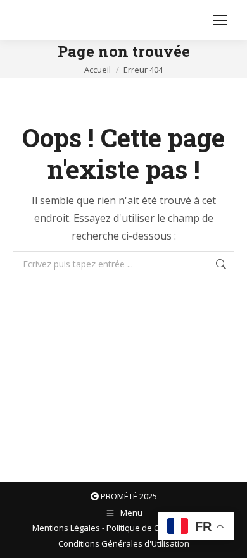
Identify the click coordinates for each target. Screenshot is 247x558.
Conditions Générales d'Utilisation (123, 543)
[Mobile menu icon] (219, 20)
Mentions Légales (66, 527)
